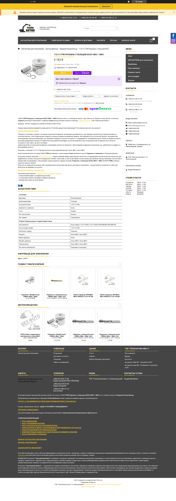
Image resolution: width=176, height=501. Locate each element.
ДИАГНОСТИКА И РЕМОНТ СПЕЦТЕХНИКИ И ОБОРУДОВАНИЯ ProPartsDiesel (51, 428)
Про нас (113, 40)
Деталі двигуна (52, 49)
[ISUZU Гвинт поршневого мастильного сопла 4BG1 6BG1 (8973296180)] (30, 321)
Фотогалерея (133, 76)
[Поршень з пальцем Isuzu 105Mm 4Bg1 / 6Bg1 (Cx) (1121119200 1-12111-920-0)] (56, 281)
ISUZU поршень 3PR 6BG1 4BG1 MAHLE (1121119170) (83, 295)
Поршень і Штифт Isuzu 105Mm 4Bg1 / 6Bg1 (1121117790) (30, 296)
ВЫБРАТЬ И (47, 401)
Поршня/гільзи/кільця (68, 49)
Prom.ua (99, 480)
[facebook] (19, 186)
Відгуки (131, 80)
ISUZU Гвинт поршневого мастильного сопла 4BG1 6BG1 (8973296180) (30, 336)
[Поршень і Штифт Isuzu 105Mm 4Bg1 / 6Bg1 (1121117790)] (30, 281)
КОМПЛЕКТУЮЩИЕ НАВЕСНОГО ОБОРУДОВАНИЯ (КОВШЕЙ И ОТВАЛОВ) (49, 432)
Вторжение (58, 353)
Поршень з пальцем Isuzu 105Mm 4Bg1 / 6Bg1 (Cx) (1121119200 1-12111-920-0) (57, 296)
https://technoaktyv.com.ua (137, 123)
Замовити (106, 6)
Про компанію (134, 68)
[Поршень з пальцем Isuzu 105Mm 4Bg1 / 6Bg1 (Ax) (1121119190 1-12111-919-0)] (83, 321)
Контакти (101, 40)
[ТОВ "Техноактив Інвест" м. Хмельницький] (27, 28)
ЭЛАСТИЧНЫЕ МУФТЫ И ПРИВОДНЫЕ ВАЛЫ (39, 430)
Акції (130, 56)
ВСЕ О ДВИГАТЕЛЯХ (29, 421)
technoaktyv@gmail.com (136, 126)
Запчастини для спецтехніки (33, 40)
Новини (92, 356)
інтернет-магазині (84, 120)
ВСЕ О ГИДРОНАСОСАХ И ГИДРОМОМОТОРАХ (39, 425)
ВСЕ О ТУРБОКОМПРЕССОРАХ (33, 423)
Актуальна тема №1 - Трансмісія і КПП (138, 362)
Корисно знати (128, 40)
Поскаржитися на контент (93, 484)
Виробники (132, 64)
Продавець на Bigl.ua (88, 482)
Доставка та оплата (61, 356)
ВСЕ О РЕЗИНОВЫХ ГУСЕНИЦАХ (34, 434)
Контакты (22, 455)
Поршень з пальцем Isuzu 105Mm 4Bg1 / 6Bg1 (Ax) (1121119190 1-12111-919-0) (83, 336)
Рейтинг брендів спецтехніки (99, 359)
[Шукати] (117, 28)
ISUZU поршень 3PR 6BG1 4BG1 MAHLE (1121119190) (110, 295)
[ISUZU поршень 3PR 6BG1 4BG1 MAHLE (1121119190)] (109, 281)
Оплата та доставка (83, 40)
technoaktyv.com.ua (45, 156)
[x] (22, 186)
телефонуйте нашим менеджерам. (49, 173)
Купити (63, 73)
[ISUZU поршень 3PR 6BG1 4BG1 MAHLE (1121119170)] (83, 281)
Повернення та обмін (60, 40)
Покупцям (57, 359)
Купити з (78, 73)
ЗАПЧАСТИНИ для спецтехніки (140, 60)
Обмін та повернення (61, 362)
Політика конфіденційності (112, 484)
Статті (91, 353)
